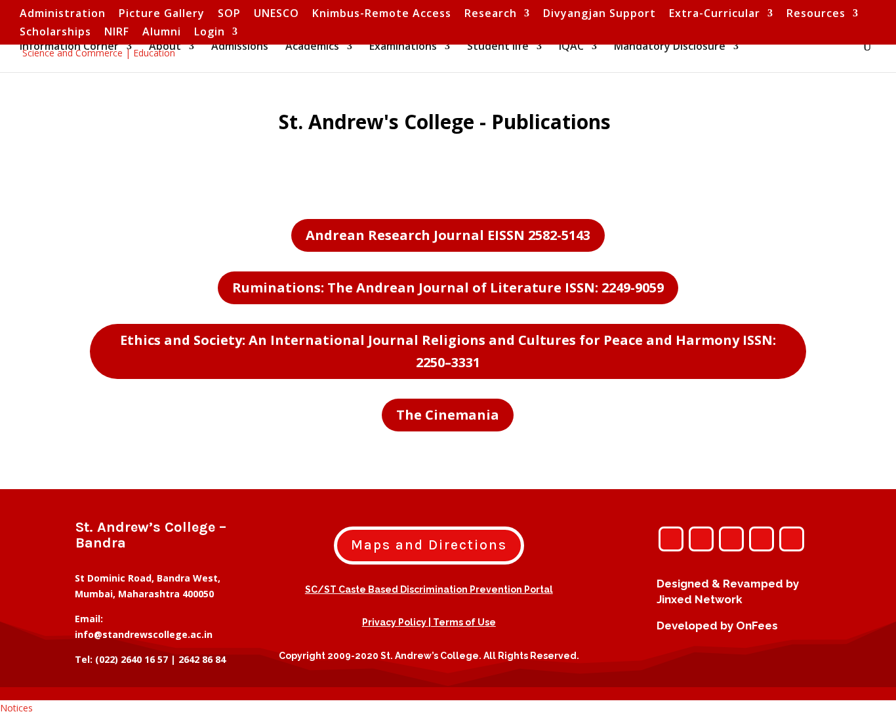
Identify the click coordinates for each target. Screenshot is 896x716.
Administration (63, 14)
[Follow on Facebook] (701, 539)
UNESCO (276, 14)
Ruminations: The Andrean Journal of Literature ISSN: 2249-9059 (448, 287)
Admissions (239, 47)
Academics (312, 47)
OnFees (757, 625)
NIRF (116, 32)
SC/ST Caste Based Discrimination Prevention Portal (429, 589)
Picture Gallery (162, 14)
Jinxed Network (700, 599)
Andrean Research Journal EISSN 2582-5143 (448, 235)
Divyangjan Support (599, 14)
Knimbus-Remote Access (381, 14)
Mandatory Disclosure (669, 47)
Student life (498, 47)
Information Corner (69, 47)
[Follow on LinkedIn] (791, 539)
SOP (229, 14)
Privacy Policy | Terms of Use (429, 622)
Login (209, 32)
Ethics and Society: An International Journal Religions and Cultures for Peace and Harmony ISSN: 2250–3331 (448, 351)
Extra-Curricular (714, 14)
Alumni (161, 32)
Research (490, 14)
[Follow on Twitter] (731, 539)
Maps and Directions (429, 545)
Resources (815, 14)
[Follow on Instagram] (671, 539)
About (165, 47)
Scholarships (55, 32)
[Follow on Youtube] (761, 539)
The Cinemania (447, 415)
